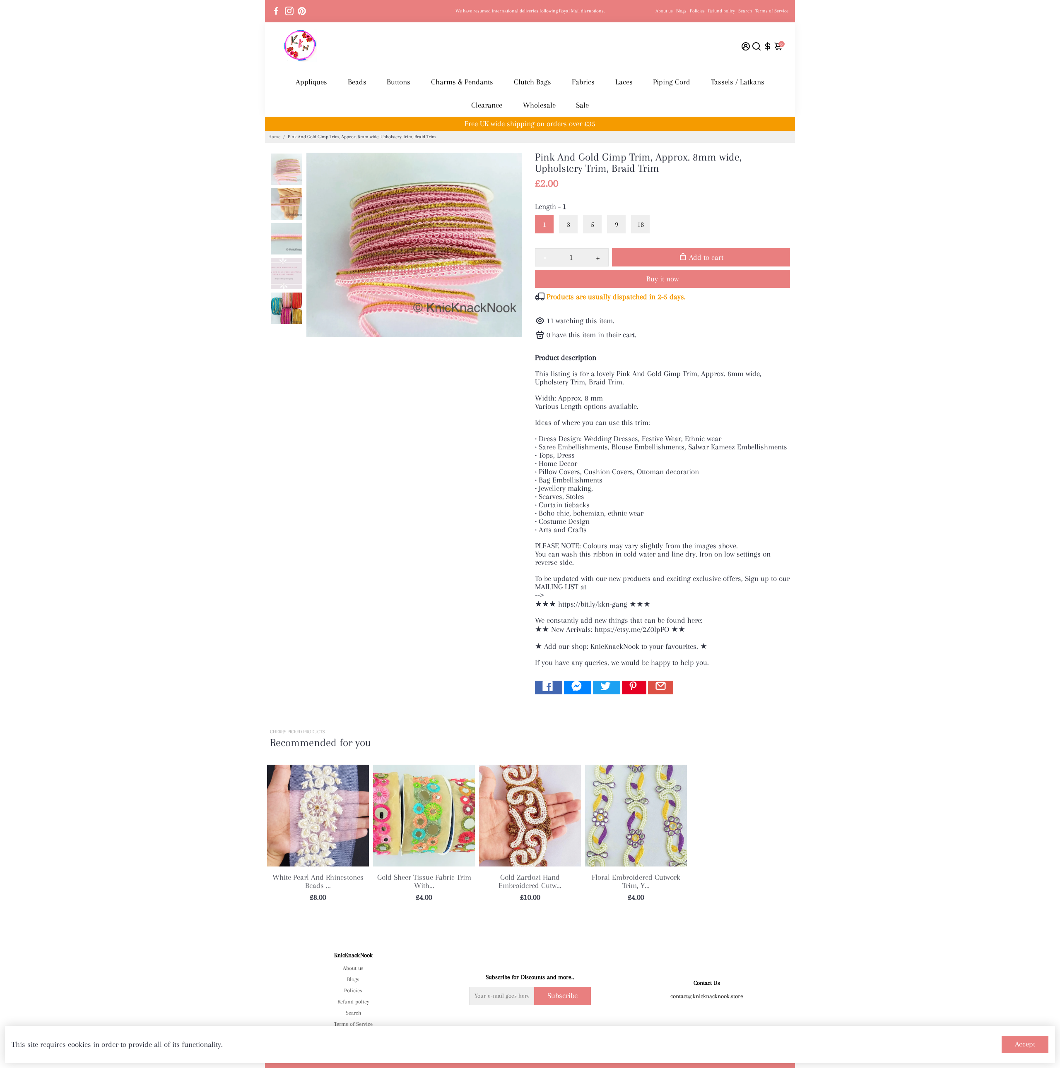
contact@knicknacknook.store (706, 996)
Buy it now (662, 279)
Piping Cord (671, 82)
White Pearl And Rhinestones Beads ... (318, 881)
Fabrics (583, 82)
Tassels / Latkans (737, 82)
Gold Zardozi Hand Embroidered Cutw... (530, 881)
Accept (1025, 1044)
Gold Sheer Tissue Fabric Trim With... (424, 881)
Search (745, 11)
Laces (624, 82)
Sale (582, 105)
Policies (697, 11)
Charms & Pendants (462, 82)
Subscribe (562, 995)
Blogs (681, 11)
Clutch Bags (532, 82)
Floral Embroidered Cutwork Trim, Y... (636, 881)
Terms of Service (771, 11)
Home (274, 136)
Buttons (398, 82)
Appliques (311, 82)
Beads (357, 82)
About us (664, 11)
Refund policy (721, 11)
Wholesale (539, 105)
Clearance (486, 105)
